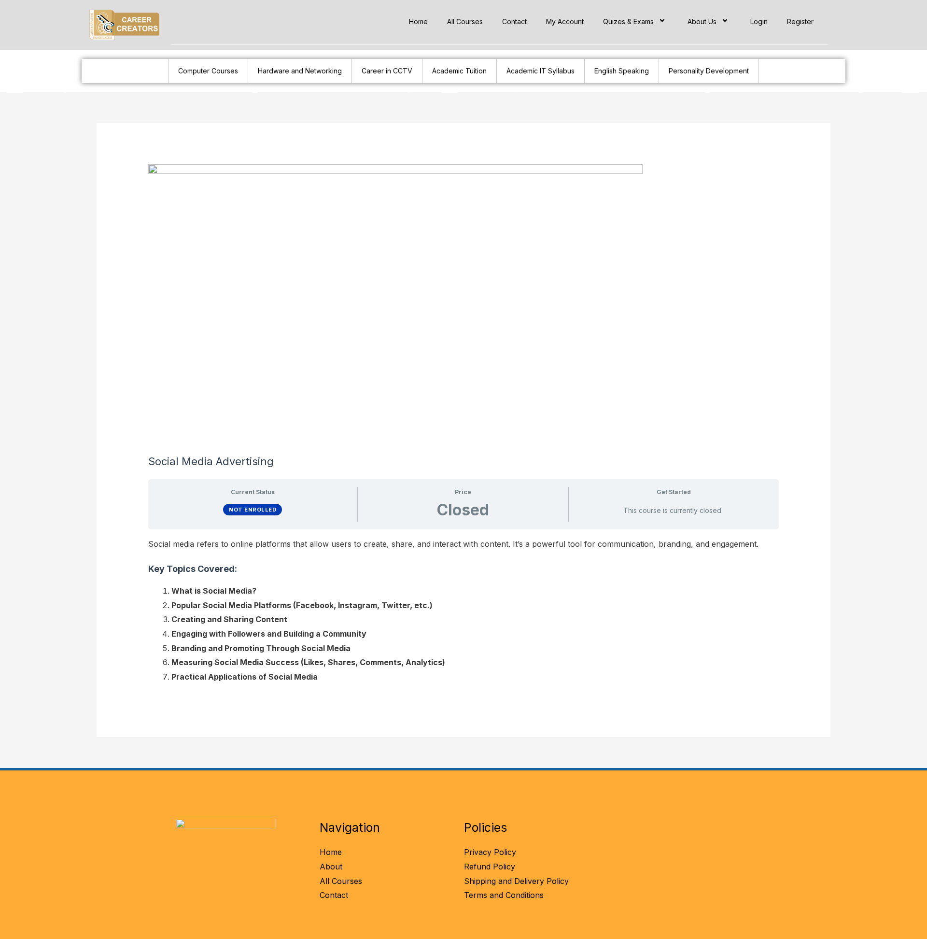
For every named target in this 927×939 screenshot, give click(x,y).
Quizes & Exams (628, 21)
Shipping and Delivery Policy (516, 881)
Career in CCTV (387, 71)
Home (418, 21)
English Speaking (621, 71)
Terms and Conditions (504, 895)
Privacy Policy (490, 852)
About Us (702, 21)
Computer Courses (208, 71)
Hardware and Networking (300, 71)
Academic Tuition (459, 71)
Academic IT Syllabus (540, 71)
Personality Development (709, 71)
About (331, 866)
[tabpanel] (463, 610)
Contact (514, 21)
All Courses (465, 21)
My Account (565, 21)
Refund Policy (489, 866)
